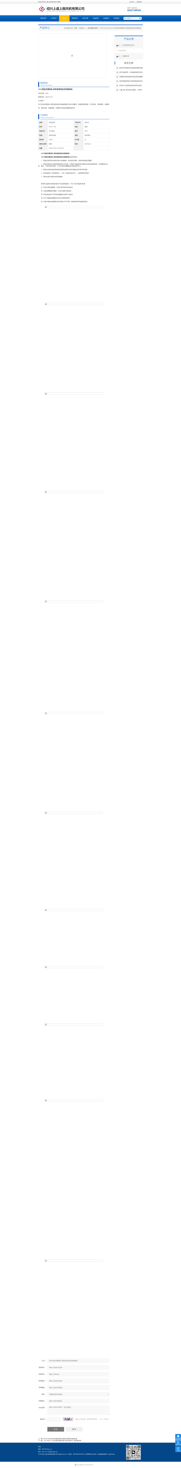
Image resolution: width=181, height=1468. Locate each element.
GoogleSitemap (111, 1454)
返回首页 (131, 2)
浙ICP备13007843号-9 (79, 1454)
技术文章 (85, 18)
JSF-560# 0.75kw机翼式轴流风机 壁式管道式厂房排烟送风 (62, 1440)
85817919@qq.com (47, 1449)
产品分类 (129, 39)
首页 (75, 28)
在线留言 (106, 18)
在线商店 (96, 18)
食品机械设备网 (102, 1454)
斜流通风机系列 (93, 28)
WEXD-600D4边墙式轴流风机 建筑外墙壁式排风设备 (60, 1439)
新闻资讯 (75, 18)
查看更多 (126, 56)
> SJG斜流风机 (121, 50)
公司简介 (54, 18)
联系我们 (139, 2)
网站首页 (43, 18)
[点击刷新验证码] (68, 1419)
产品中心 (64, 18)
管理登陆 (88, 1454)
